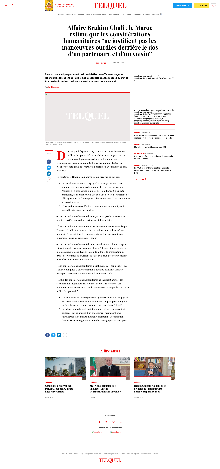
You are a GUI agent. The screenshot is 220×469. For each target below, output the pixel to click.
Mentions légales (133, 454)
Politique (80, 14)
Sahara (89, 14)
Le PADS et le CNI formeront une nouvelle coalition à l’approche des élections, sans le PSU (152, 170)
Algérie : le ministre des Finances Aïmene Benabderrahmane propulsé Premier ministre (105, 388)
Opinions (137, 14)
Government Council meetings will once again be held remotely (153, 157)
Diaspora (155, 14)
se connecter (201, 5)
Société (116, 14)
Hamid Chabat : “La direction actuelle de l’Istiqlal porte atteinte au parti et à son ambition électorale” (150, 388)
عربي (213, 5)
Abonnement (73, 454)
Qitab (123, 14)
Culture (130, 14)
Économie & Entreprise (102, 14)
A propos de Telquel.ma (93, 454)
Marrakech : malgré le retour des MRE (150, 147)
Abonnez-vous (182, 5)
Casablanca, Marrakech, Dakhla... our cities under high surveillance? (59, 388)
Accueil (61, 14)
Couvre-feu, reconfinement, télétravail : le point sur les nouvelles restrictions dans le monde (154, 136)
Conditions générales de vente (114, 454)
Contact (155, 454)
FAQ (81, 454)
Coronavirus (70, 14)
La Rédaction (53, 87)
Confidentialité (146, 454)
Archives (146, 14)
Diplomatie (101, 63)
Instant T (137, 133)
